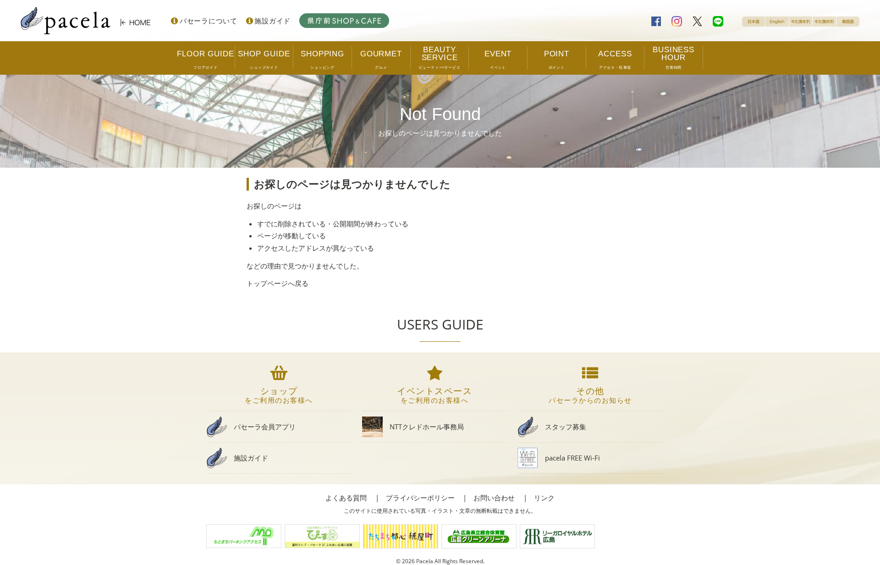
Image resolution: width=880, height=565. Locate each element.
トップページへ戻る (277, 283)
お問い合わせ (494, 497)
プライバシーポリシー (420, 497)
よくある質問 (346, 497)
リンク (544, 497)
